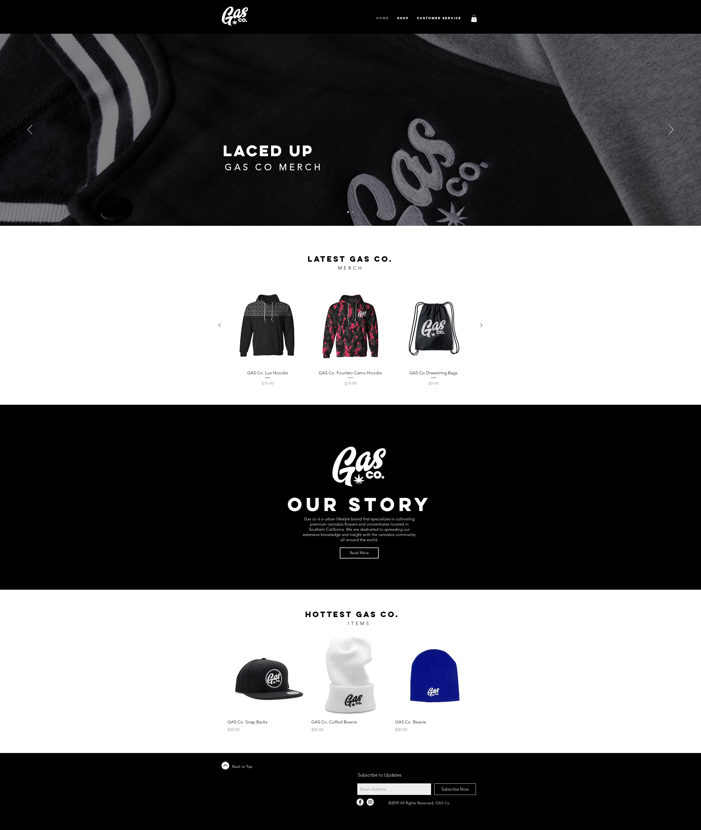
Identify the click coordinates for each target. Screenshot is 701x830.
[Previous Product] (219, 325)
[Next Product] (481, 325)
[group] (350, 336)
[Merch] (353, 212)
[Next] (671, 130)
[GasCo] (348, 212)
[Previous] (29, 130)
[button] (474, 18)
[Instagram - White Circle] (370, 802)
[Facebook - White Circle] (360, 802)
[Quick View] (268, 325)
